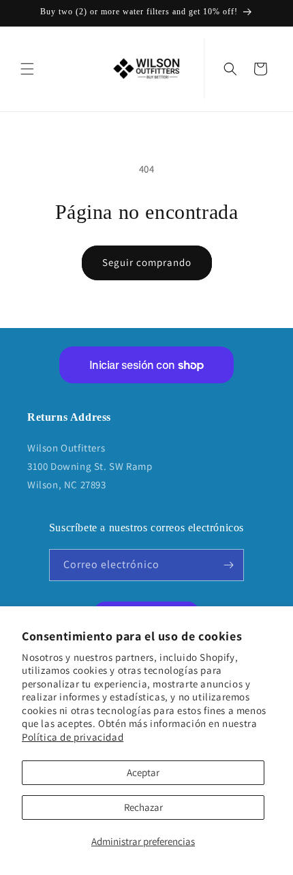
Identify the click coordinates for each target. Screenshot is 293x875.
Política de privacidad (72, 736)
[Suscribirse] (228, 565)
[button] (27, 69)
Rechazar (143, 807)
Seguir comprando (146, 262)
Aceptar (143, 772)
